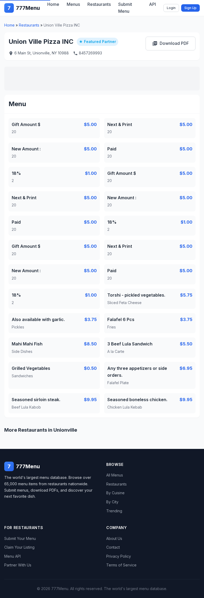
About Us (114, 538)
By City (112, 502)
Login (171, 8)
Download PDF (170, 43)
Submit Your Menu (20, 538)
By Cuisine (115, 493)
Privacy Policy (118, 556)
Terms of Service (121, 565)
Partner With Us (17, 565)
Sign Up (190, 8)
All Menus (114, 475)
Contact (113, 547)
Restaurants (29, 25)
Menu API (12, 556)
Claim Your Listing (19, 547)
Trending (114, 511)
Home (9, 25)
